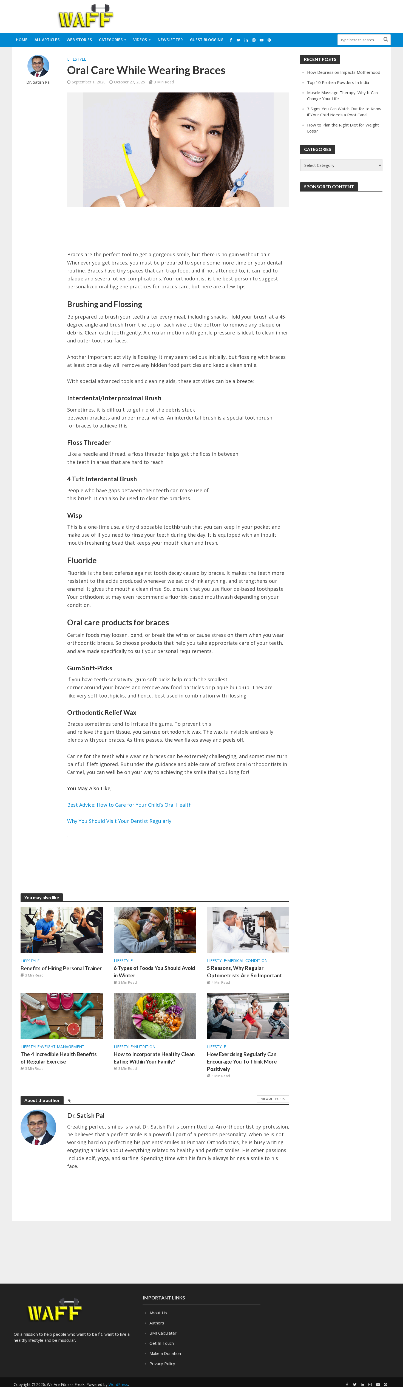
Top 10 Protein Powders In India (338, 82)
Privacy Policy (162, 1363)
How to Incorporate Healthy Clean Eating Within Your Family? (154, 1058)
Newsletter (170, 39)
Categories (111, 39)
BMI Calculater (163, 1333)
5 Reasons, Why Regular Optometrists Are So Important (244, 971)
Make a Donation (165, 1353)
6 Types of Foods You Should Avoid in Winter (154, 971)
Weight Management (62, 1046)
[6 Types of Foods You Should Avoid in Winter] (155, 929)
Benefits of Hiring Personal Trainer (61, 968)
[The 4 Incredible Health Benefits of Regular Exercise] (62, 1015)
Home (21, 39)
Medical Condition (247, 960)
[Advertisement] (291, 15)
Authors (156, 1323)
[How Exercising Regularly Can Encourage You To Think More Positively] (248, 1015)
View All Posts (273, 1099)
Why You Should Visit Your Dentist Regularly (119, 821)
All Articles (47, 39)
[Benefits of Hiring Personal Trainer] (62, 929)
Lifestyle (76, 59)
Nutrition (144, 1046)
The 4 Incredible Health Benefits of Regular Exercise (59, 1058)
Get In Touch (161, 1343)
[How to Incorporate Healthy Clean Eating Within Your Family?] (155, 1015)
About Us (158, 1312)
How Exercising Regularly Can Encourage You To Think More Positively (242, 1061)
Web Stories (79, 39)
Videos (140, 39)
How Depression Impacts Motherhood (343, 72)
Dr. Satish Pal (38, 82)
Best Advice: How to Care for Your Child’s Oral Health (129, 804)
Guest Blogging (206, 39)
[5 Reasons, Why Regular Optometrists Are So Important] (248, 929)
